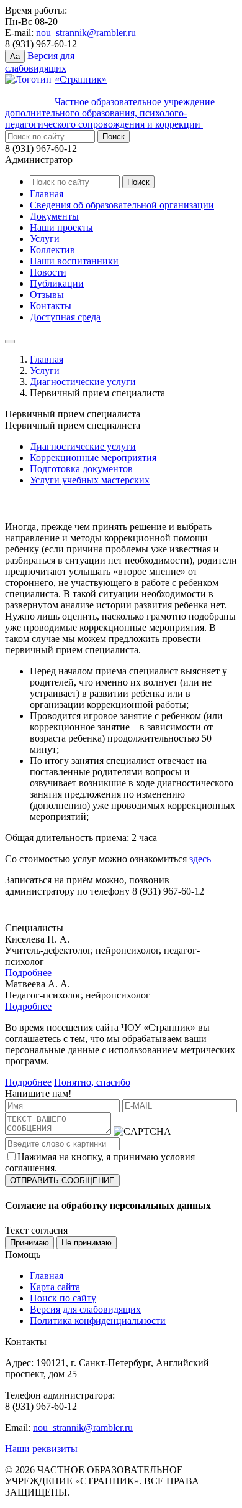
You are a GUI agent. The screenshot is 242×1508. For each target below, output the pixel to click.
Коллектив (52, 249)
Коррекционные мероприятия (93, 457)
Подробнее (28, 972)
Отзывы (47, 294)
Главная (46, 193)
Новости (48, 272)
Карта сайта (55, 1287)
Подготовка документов (81, 468)
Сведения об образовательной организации (122, 205)
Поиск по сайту (63, 1298)
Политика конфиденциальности (98, 1320)
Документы (54, 216)
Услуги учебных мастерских (90, 480)
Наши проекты (61, 227)
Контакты (50, 305)
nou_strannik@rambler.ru (86, 32)
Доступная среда (65, 317)
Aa (15, 56)
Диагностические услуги (83, 381)
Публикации (57, 283)
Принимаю (29, 1242)
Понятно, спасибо (92, 1082)
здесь (200, 859)
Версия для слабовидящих (85, 1309)
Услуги (45, 238)
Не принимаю (86, 1242)
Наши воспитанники (74, 261)
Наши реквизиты (41, 1448)
